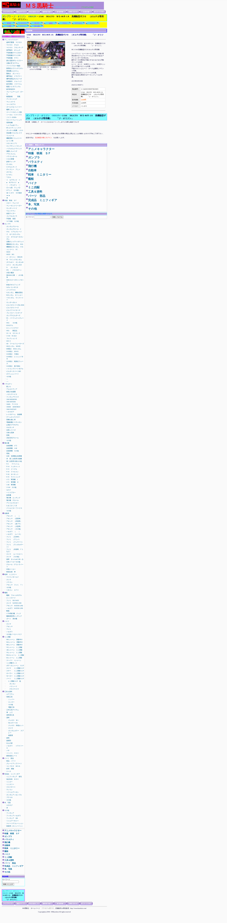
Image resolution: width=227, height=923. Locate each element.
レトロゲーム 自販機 (14, 414)
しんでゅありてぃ (12, 125)
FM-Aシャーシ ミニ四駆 (15, 655)
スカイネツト (11, 787)
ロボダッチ (10, 427)
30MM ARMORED (13, 407)
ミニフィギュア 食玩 (14, 776)
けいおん (9, 164)
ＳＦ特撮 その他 (12, 221)
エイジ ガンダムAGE (14, 265)
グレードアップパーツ (14, 763)
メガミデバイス (11, 394)
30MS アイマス (12, 404)
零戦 (7, 453)
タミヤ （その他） (13, 557)
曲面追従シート (11, 756)
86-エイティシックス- (13, 128)
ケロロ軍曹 (10, 159)
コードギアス (11, 104)
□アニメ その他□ (12, 190)
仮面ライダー (11, 213)
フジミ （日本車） (13, 537)
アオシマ (9, 626)
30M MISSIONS (11, 399)
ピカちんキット (11, 167)
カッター (11, 702)
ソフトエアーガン (12, 792)
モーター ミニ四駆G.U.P (15, 676)
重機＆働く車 (12, 419)
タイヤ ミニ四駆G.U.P (15, 668)
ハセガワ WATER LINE (14, 608)
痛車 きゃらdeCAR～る (14, 559)
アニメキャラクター (11, 40)
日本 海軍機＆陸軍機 (14, 456)
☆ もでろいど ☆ (13, 180)
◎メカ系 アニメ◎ (13, 188)
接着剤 (8, 740)
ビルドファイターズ (13, 310)
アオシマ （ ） (13, 516)
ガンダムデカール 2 (13, 229)
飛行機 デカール (12, 500)
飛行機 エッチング (13, 498)
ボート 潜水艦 (11, 619)
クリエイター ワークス (14, 508)
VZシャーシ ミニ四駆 (14, 647)
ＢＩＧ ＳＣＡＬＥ (13, 333)
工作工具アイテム (12, 710)
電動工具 (11, 707)
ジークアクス (11, 290)
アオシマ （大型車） (14, 526)
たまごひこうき (11, 505)
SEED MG (10, 254)
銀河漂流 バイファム (14, 84)
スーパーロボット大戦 (14, 112)
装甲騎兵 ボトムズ (13, 50)
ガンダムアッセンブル (14, 795)
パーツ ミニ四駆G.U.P (15, 678)
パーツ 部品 (9, 758)
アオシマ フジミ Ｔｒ (14, 585)
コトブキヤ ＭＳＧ (13, 766)
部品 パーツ (11, 761)
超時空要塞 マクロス (14, 42)
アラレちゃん (11, 154)
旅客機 (8, 495)
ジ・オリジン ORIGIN (24, 16)
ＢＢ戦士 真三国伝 (13, 366)
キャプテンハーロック (14, 146)
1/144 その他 (11, 487)
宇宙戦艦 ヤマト (12, 58)
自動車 (6, 513)
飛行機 (6, 443)
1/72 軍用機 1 (12, 479)
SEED (8, 252)
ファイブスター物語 (13, 66)
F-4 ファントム (12, 464)
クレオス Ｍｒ (13, 720)
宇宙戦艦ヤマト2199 (13, 55)
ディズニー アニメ (13, 169)
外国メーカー (11, 569)
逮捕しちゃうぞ (11, 151)
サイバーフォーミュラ (14, 120)
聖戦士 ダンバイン (13, 73)
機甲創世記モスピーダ (14, 79)
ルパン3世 (9, 141)
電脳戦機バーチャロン (14, 422)
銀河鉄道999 (10, 89)
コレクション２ (11, 338)
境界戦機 (9, 122)
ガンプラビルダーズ (13, 315)
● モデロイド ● (12, 182)
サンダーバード (11, 208)
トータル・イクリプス (14, 115)
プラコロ (9, 797)
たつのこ (9, 175)
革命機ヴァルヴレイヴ (14, 133)
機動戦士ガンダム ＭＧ (14, 244)
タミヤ (8, 579)
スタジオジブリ (11, 143)
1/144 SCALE (11, 336)
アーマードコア (12, 99)
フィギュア (10, 813)
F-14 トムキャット (13, 466)
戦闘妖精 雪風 (13, 96)
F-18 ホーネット (12, 474)
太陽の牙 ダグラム (12, 63)
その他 (8, 376)
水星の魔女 (10, 273)
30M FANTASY (11, 409)
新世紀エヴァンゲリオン (14, 68)
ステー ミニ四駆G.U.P (15, 671)
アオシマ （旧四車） (14, 518)
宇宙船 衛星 (11, 219)
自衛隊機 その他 (12, 451)
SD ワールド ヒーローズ (15, 344)
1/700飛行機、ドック (13, 613)
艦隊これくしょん (12, 109)
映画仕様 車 (11, 572)
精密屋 (10, 735)
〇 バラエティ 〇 (13, 185)
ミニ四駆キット (11, 663)
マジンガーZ (10, 102)
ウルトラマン (11, 211)
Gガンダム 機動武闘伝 (14, 292)
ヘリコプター (11, 492)
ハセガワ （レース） (14, 534)
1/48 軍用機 (10, 485)
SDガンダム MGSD (13, 346)
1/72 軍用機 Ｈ (12, 482)
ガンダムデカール (12, 226)
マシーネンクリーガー (14, 206)
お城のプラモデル (12, 425)
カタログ (9, 805)
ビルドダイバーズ (12, 308)
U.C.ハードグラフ (13, 328)
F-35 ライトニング (13, 477)
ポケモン (9, 172)
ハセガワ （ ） (13, 531)
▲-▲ (8, 195)
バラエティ (8, 384)
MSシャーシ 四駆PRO (14, 639)
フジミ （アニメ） (13, 539)
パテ (8, 750)
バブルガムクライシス (14, 148)
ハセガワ (9, 632)
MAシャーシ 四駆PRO (14, 642)
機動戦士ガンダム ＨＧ (14, 247)
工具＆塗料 (8, 691)
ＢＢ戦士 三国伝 (12, 354)
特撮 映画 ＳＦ (10, 200)
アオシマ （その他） (14, 529)
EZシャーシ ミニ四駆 (14, 658)
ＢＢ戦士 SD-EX (12, 351)
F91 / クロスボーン (14, 270)
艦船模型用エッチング (14, 616)
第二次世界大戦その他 (14, 461)
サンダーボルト (11, 302)
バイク (7, 621)
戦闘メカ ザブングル (13, 86)
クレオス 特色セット (16, 725)
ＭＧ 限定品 (11, 330)
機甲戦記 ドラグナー (14, 76)
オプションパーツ (12, 374)
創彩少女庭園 (11, 392)
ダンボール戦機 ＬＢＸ (14, 130)
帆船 (7, 611)
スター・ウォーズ (12, 203)
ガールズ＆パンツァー (14, 107)
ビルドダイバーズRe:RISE (15, 305)
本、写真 (7, 802)
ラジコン (9, 789)
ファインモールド (12, 577)
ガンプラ (6, 16)
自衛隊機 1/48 (12, 448)
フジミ (8, 629)
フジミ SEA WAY (12, 600)
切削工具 (9, 697)
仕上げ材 (9, 743)
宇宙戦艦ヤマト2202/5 (14, 53)
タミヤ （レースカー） (14, 554)
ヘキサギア (10, 412)
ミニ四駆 (7, 637)
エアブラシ (10, 694)
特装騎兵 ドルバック (14, 81)
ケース (8, 771)
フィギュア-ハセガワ (13, 815)
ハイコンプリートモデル (14, 369)
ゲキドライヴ (12, 689)
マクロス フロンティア (15, 47)
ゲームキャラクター (13, 417)
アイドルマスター (12, 503)
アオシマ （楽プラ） (14, 524)
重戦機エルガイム (12, 71)
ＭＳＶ (8, 341)
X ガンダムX (12, 267)
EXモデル (9, 325)
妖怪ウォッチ (11, 161)
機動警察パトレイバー (14, 138)
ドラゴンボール (11, 156)
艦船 (6, 593)
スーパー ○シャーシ (13, 660)
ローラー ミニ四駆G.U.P (15, 673)
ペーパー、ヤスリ (12, 753)
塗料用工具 (10, 715)
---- (7, 381)
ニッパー (11, 699)
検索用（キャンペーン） (14, 826)
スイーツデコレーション (14, 823)
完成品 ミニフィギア (12, 774)
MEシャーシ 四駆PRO (14, 645)
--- (7, 379)
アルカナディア (11, 389)
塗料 (7, 717)
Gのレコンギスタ (12, 287)
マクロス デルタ (12, 45)
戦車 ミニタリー (10, 574)
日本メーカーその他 (13, 562)
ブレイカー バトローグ (14, 313)
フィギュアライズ (12, 397)
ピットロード (11, 598)
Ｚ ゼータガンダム (13, 234)
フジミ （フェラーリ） (14, 542)
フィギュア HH (12, 818)
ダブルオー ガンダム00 (14, 262)
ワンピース (10, 135)
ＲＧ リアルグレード (14, 232)
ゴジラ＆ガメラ (11, 216)
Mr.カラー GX (12, 723)
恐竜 (7, 435)
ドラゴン (9, 582)
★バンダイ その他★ (14, 193)
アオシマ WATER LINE (14, 606)
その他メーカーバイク (14, 634)
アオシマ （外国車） (14, 521)
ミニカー (10, 782)
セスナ (8, 490)
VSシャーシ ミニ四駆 (14, 652)
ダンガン (11, 684)
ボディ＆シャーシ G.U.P (15, 665)
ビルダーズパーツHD (13, 371)
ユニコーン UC (12, 249)
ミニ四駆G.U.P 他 (13, 681)
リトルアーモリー (12, 821)
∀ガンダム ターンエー (14, 295)
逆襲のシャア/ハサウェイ (15, 241)
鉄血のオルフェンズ (13, 285)
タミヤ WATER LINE (14, 603)
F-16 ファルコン (12, 472)
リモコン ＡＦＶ (12, 590)
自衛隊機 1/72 (12, 446)
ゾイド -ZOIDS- (12, 117)
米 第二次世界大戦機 (14, 459)
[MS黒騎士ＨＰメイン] (11, 7)
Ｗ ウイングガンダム (14, 259)
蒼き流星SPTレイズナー (14, 60)
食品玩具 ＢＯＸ (12, 779)
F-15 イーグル (11, 469)
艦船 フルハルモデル (14, 595)
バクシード (11, 686)
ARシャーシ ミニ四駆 (14, 650)
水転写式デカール (12, 438)
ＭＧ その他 (11, 323)
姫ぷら (8, 386)
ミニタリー (10, 784)
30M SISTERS (11, 402)
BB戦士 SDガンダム (13, 349)
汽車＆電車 (10, 433)
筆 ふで (9, 712)
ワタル (8, 177)
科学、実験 (10, 769)
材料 (7, 738)
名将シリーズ (11, 430)
